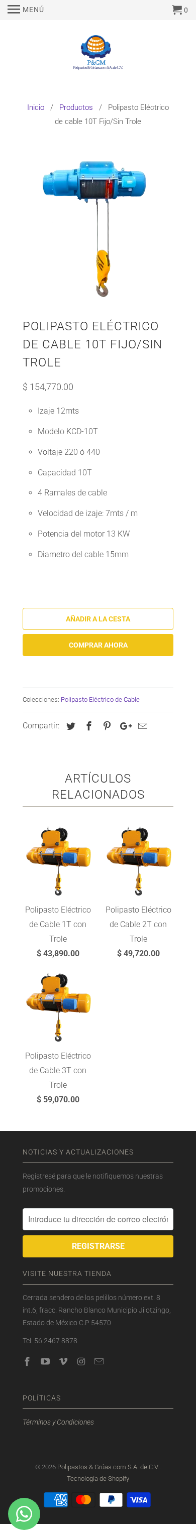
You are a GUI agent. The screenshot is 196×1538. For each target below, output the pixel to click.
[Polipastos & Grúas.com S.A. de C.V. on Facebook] (28, 1361)
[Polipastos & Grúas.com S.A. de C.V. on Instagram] (81, 1361)
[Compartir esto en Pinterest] (105, 726)
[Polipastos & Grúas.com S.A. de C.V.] (98, 55)
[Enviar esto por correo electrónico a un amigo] (141, 726)
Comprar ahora (98, 645)
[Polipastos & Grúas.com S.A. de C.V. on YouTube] (46, 1361)
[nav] (26, 10)
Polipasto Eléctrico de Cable (100, 699)
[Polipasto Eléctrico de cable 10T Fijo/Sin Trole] (98, 226)
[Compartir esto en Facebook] (87, 726)
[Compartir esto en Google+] (123, 726)
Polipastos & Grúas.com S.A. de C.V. (108, 1467)
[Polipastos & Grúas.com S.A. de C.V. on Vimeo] (64, 1361)
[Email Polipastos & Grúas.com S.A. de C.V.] (100, 1361)
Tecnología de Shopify (98, 1478)
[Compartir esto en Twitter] (69, 726)
